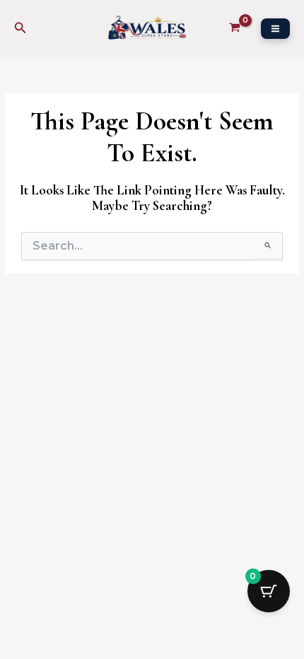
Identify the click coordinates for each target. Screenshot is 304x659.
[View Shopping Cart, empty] (235, 28)
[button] (20, 28)
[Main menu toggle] (275, 28)
